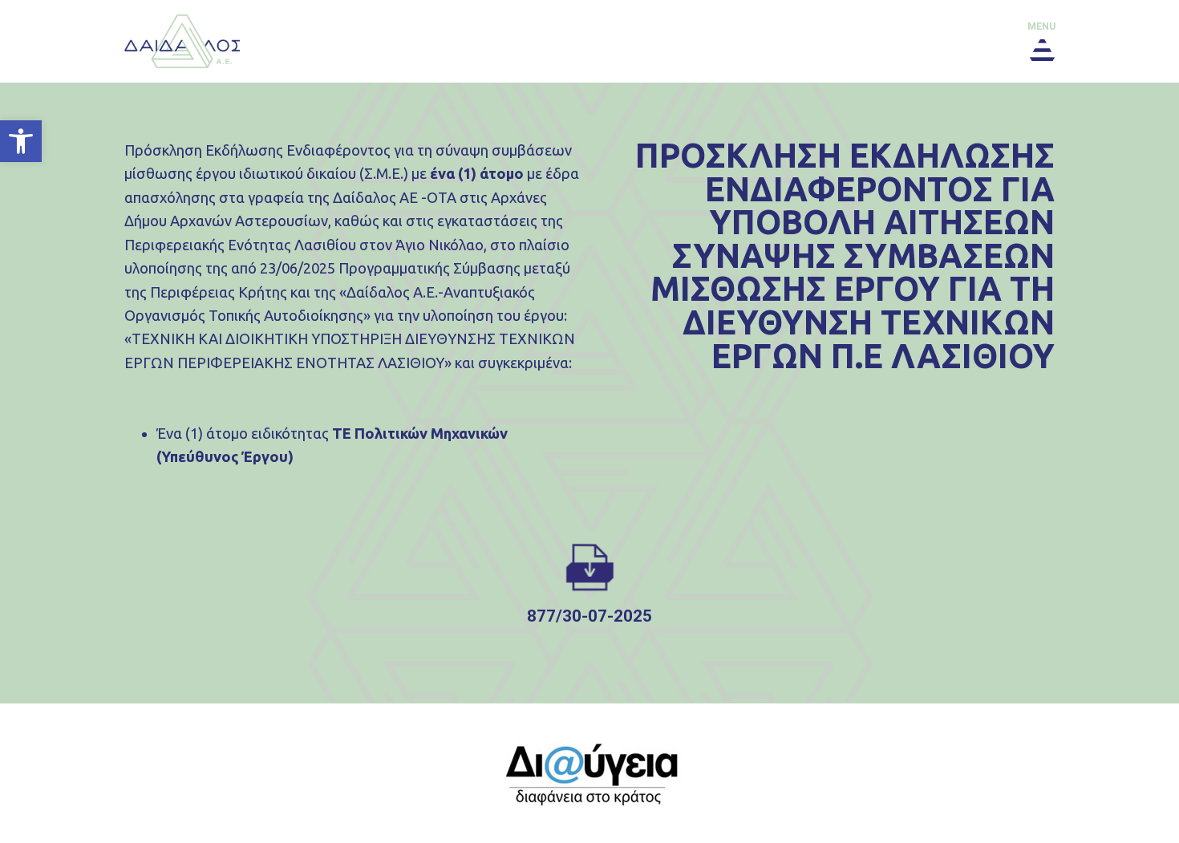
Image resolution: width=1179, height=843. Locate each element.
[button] (21, 141)
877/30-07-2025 (589, 616)
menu (1041, 26)
